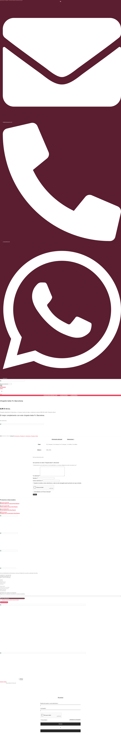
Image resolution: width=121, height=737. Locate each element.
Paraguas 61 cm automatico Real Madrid (10, 513)
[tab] (56, 439)
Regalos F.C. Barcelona (22, 397)
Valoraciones (70, 439)
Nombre (35, 478)
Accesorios (17, 436)
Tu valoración (36, 475)
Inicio (1, 397)
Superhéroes (3, 581)
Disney (1, 580)
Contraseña (43, 708)
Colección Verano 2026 (50, 395)
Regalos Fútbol (9, 397)
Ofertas (1, 584)
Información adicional (57, 439)
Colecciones (2, 583)
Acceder (3, 387)
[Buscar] (1, 386)
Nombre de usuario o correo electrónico (49, 703)
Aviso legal (2, 586)
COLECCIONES (64, 395)
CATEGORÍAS (74, 395)
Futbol (1, 579)
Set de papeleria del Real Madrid (8, 510)
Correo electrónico (38, 480)
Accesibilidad (3, 590)
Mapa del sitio (3, 589)
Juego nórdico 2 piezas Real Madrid (9, 506)
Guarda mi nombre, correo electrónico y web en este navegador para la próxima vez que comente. (57, 483)
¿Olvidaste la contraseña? (75, 719)
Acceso (60, 724)
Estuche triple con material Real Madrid (9, 503)
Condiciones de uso (4, 588)
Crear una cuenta (45, 730)
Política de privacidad (4, 587)
